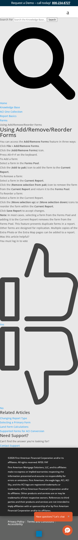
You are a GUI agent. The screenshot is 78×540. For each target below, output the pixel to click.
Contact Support (10, 445)
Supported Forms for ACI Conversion (22, 431)
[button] (67, 530)
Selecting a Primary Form (15, 422)
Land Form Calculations (14, 426)
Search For (6, 19)
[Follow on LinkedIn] (39, 534)
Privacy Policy (16, 521)
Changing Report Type (13, 418)
